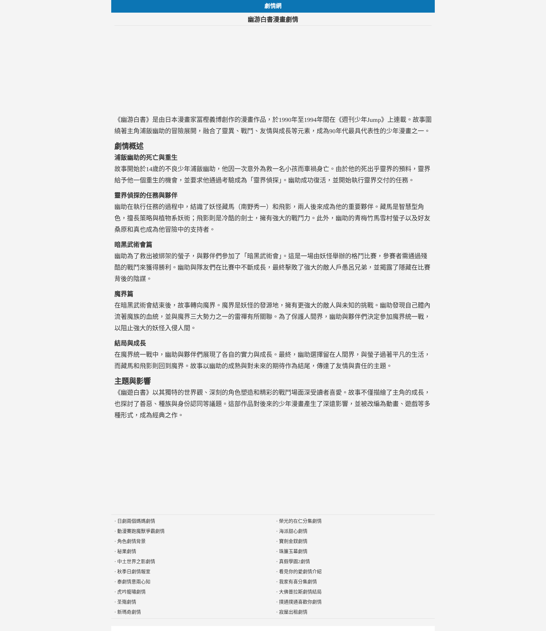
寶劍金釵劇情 (293, 541)
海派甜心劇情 (293, 531)
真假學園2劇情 (294, 561)
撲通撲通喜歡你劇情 (300, 601)
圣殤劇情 (126, 601)
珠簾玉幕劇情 (293, 551)
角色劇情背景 (131, 541)
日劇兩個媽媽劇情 (136, 521)
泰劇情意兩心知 (133, 581)
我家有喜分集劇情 (298, 581)
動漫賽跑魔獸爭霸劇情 (141, 531)
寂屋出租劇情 (293, 612)
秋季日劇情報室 (133, 571)
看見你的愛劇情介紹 (300, 571)
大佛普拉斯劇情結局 (300, 591)
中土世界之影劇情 (136, 561)
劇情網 (273, 6)
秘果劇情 (126, 551)
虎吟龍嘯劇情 (131, 591)
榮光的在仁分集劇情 (300, 521)
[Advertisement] (273, 70)
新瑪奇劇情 (129, 612)
